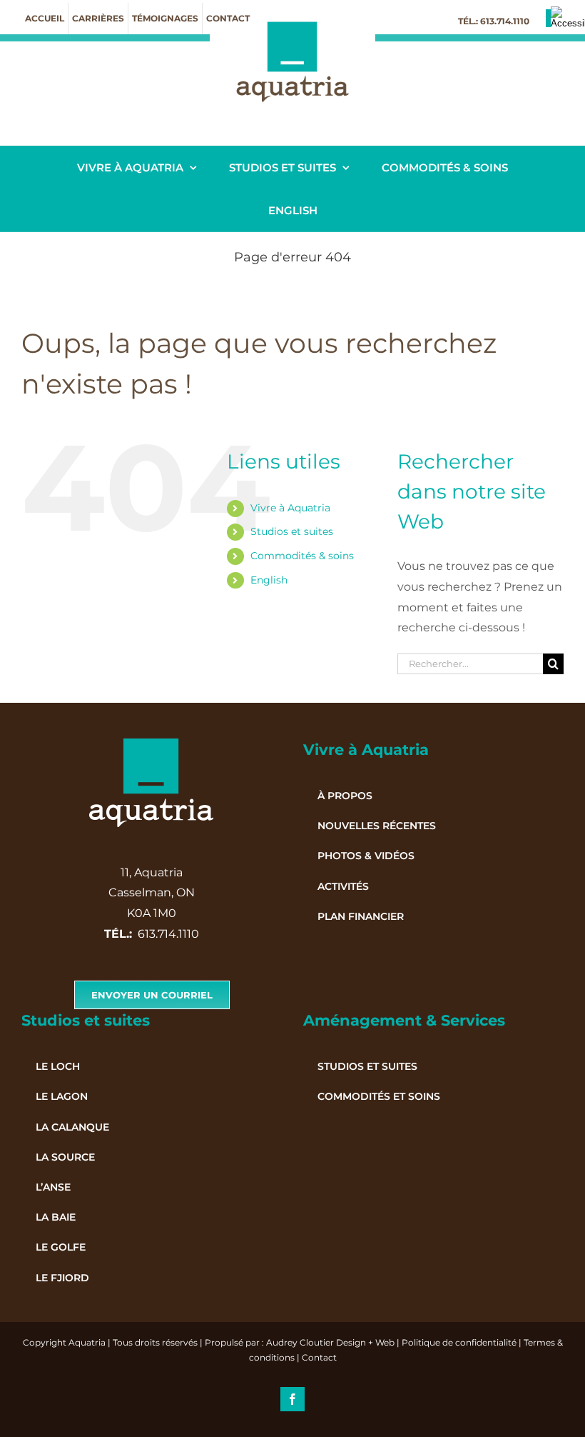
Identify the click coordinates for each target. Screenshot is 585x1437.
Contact (319, 1357)
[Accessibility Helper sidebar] (568, 17)
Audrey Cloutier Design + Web (330, 1342)
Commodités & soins (302, 555)
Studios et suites (291, 531)
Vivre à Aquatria (290, 507)
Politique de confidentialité (459, 1342)
